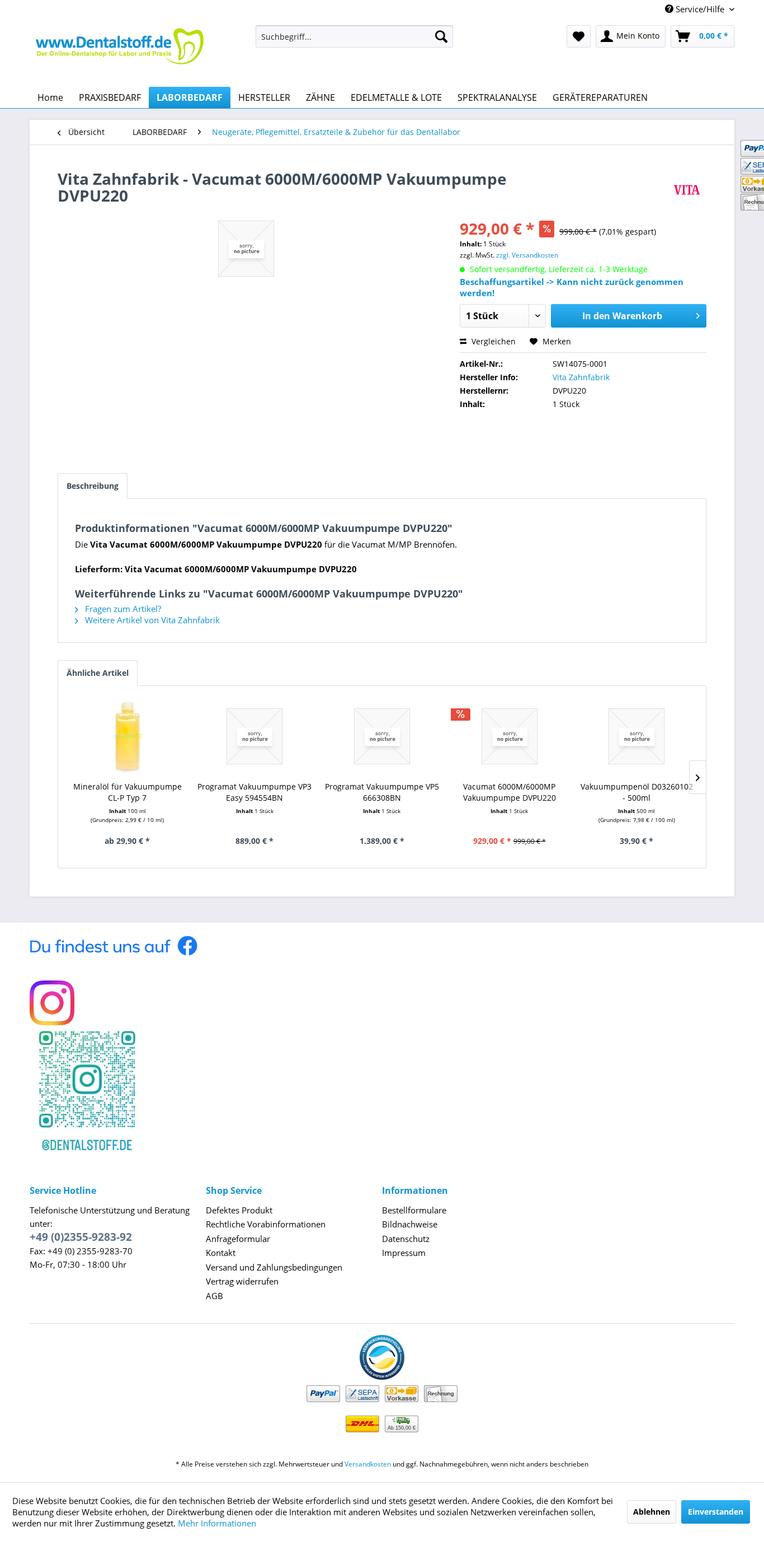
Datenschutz (406, 1238)
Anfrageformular (238, 1238)
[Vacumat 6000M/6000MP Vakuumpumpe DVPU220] (509, 736)
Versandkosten (368, 1464)
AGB (214, 1295)
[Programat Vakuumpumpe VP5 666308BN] (382, 736)
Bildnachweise (409, 1224)
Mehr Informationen (217, 1523)
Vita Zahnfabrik (581, 377)
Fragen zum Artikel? (122, 608)
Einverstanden (715, 1511)
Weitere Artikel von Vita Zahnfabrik (151, 619)
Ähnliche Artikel (98, 672)
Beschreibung (93, 485)
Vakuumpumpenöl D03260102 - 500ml (637, 792)
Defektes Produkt (239, 1210)
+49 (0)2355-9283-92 (81, 1237)
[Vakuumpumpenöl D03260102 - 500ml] (636, 736)
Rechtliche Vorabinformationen (266, 1224)
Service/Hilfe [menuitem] (700, 9)
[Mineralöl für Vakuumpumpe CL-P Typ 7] (127, 736)
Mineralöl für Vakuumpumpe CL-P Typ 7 (127, 792)
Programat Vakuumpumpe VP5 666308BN (382, 792)
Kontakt (220, 1252)
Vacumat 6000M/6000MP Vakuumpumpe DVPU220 (509, 792)
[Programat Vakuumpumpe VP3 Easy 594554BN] (255, 736)
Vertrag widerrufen (242, 1281)
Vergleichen (492, 341)
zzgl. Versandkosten (527, 255)
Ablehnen (651, 1511)
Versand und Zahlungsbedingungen (274, 1267)
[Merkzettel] (579, 36)
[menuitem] (354, 36)
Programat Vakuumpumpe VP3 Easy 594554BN (254, 792)
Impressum (404, 1252)
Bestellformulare (414, 1210)
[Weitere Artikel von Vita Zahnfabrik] (686, 189)
